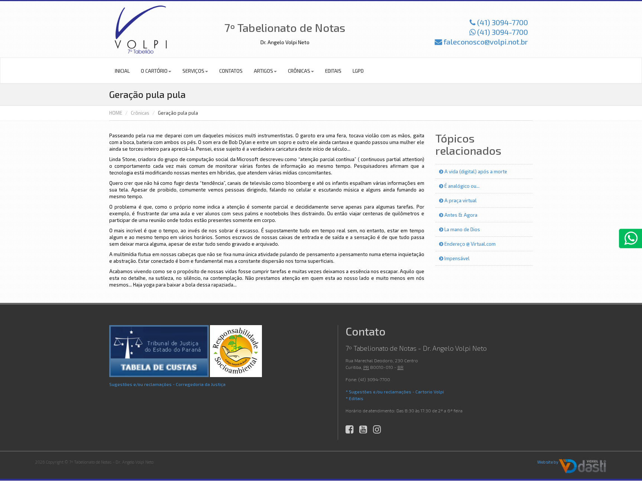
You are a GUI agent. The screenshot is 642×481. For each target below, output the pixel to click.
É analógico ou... (461, 186)
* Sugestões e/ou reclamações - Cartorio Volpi (395, 391)
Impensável (456, 258)
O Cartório (154, 71)
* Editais (354, 398)
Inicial (122, 71)
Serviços (193, 71)
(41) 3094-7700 (502, 22)
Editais (333, 71)
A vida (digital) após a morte (475, 171)
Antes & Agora (460, 215)
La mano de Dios (461, 229)
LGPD (358, 71)
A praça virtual (460, 200)
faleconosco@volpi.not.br (485, 41)
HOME (115, 113)
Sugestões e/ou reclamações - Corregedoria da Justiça (167, 384)
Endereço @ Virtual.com (469, 244)
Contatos (231, 71)
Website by (547, 461)
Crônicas (299, 71)
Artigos (263, 71)
